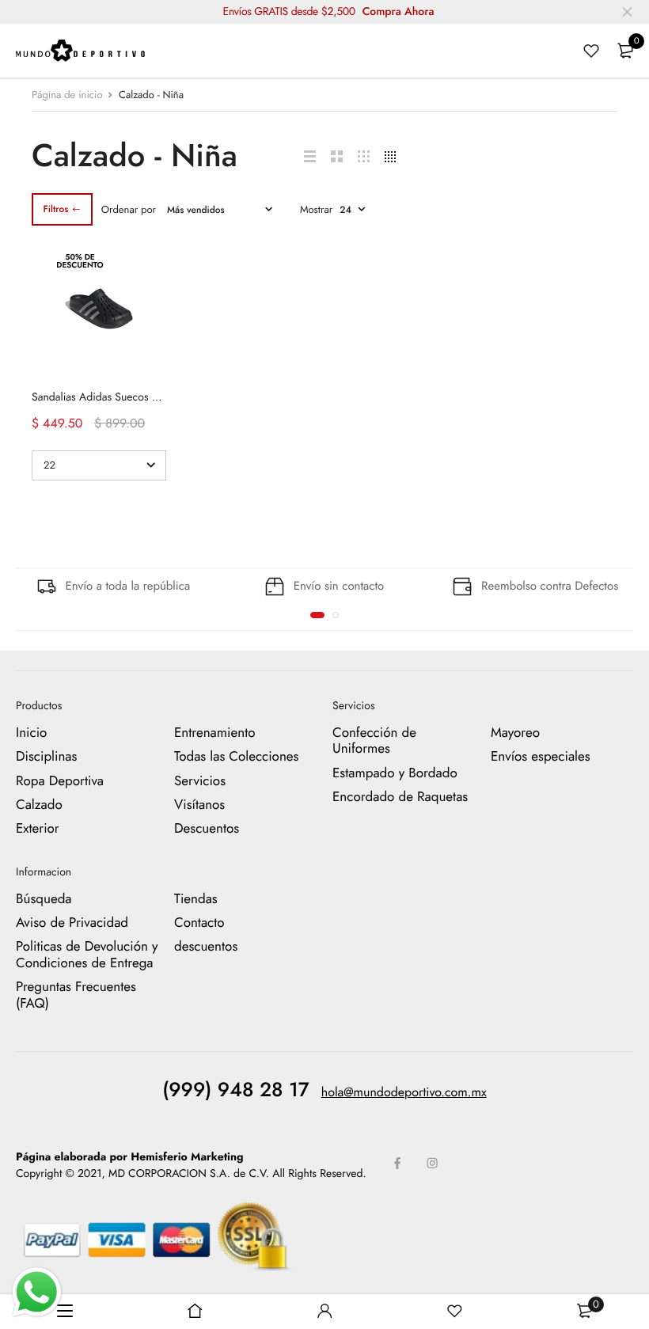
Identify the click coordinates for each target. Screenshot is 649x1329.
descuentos (205, 947)
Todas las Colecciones (236, 757)
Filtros (55, 209)
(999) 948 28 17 (235, 1090)
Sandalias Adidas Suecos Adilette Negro (126, 397)
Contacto (199, 922)
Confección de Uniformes (374, 740)
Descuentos (206, 829)
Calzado (39, 805)
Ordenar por (128, 209)
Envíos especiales (540, 757)
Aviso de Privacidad (72, 922)
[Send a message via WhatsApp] (37, 1292)
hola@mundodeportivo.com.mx (404, 1093)
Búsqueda (44, 899)
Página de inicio (67, 94)
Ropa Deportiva (60, 781)
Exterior (37, 829)
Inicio (31, 732)
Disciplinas (46, 757)
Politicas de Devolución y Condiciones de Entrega (87, 955)
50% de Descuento (79, 261)
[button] (317, 615)
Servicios (200, 781)
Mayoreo (515, 732)
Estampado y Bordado (394, 773)
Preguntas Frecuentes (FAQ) (76, 995)
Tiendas (196, 899)
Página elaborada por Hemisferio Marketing (130, 1157)
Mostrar (316, 209)
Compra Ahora (398, 12)
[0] (625, 51)
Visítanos (199, 805)
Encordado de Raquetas (400, 797)
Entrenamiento (215, 732)
